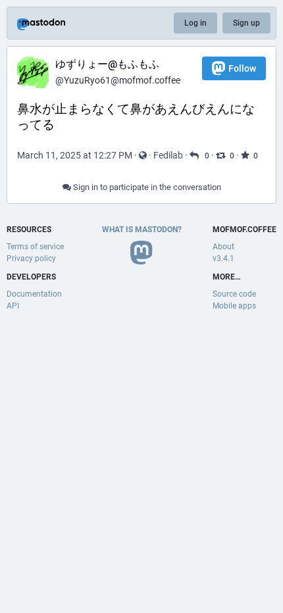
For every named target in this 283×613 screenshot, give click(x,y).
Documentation (34, 294)
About (223, 246)
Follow (242, 68)
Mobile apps (234, 305)
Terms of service (35, 246)
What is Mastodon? (142, 229)
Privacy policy (31, 258)
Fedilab (168, 155)
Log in (195, 23)
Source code (234, 294)
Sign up (246, 23)
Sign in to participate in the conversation (146, 187)
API (13, 305)
